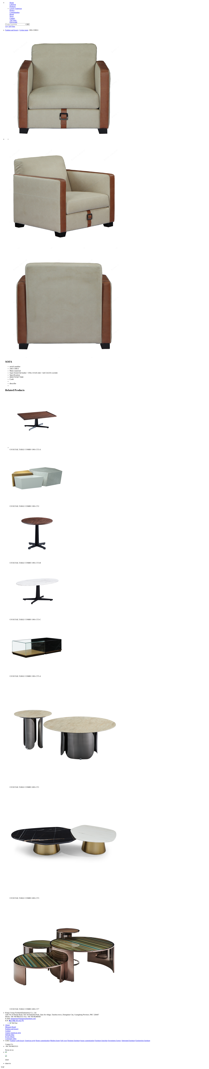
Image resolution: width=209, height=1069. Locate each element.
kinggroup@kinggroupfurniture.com (23, 1018)
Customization (14, 12)
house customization (87, 1041)
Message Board (10, 1027)
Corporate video (10, 1039)
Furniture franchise (101, 1041)
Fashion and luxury (12, 30)
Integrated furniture (128, 1041)
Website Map (9, 1035)
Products (13, 6)
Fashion (12, 1041)
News (12, 16)
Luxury (12, 8)
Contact (12, 18)
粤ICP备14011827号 (16, 1021)
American (18, 8)
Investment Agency (114, 1041)
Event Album (9, 1037)
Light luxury (20, 1041)
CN (6, 26)
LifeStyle (13, 5)
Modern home (55, 1041)
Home (12, 3)
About (7, 1025)
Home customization (43, 1041)
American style (30, 1041)
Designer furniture (73, 1041)
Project (12, 10)
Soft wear (63, 1041)
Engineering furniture (142, 1041)
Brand (12, 14)
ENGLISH (13, 22)
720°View (13, 20)
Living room (23, 30)
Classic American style (13, 1033)
